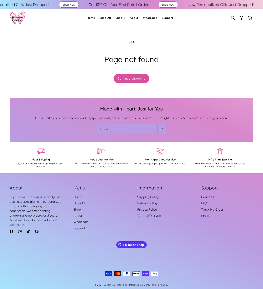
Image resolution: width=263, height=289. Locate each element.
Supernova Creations (115, 284)
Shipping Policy (148, 197)
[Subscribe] (161, 129)
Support (79, 228)
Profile (205, 216)
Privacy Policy (147, 209)
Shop (77, 209)
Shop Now (52, 4)
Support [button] (209, 188)
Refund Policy (147, 203)
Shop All (79, 203)
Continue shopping (131, 78)
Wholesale (81, 222)
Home (78, 197)
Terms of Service (149, 216)
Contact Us (209, 197)
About (78, 216)
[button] (120, 18)
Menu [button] (79, 188)
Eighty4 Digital (152, 284)
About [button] (16, 188)
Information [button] (149, 188)
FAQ (204, 203)
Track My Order (212, 209)
